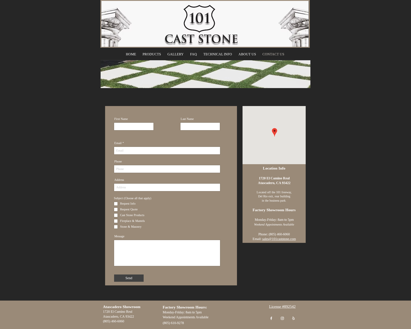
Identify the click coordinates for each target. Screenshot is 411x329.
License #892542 (282, 306)
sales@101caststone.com (279, 239)
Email (118, 143)
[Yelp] (293, 318)
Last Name (187, 119)
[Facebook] (271, 318)
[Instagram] (282, 318)
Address (119, 180)
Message (119, 236)
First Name (121, 119)
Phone (118, 161)
